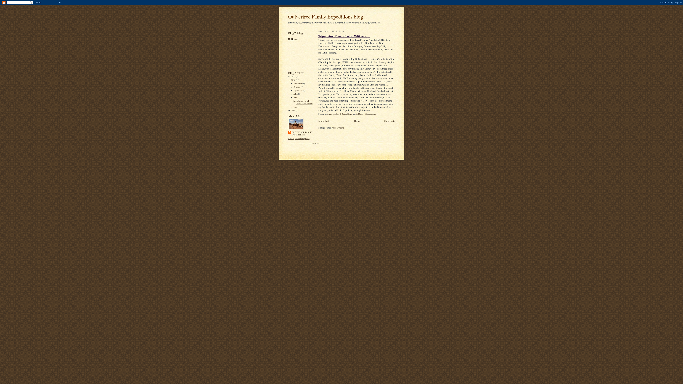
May (295, 107)
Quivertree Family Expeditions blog (325, 16)
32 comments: (371, 114)
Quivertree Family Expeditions (302, 133)
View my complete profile (298, 138)
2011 (293, 76)
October (297, 87)
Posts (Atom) (338, 127)
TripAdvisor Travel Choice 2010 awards (303, 102)
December (297, 83)
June (295, 97)
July (295, 94)
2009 (293, 110)
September (298, 90)
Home (357, 120)
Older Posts (389, 120)
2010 (293, 80)
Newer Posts (324, 120)
